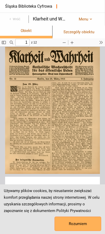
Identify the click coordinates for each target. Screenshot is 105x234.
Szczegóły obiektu (78, 32)
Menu (83, 19)
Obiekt (26, 30)
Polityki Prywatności (73, 210)
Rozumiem (78, 223)
